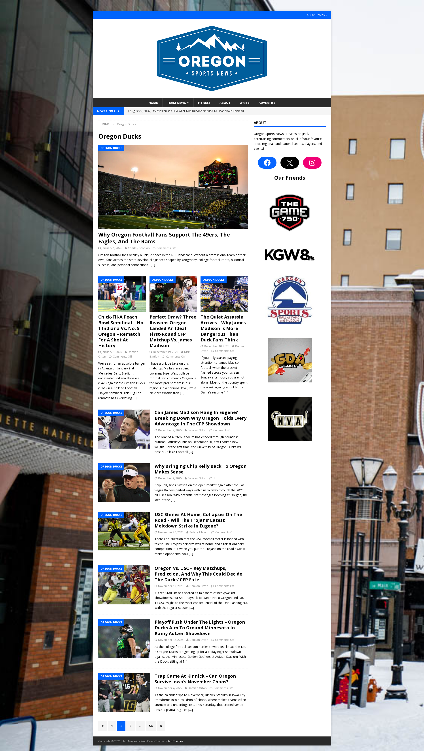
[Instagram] (312, 163)
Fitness (204, 103)
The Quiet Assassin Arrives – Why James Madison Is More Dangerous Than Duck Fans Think (223, 328)
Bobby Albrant (198, 532)
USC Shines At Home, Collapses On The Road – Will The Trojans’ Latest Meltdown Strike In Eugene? (198, 520)
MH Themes (175, 741)
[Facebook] (267, 163)
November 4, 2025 (170, 688)
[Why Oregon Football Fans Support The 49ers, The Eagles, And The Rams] (173, 187)
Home (153, 103)
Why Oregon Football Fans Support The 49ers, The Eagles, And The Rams (164, 238)
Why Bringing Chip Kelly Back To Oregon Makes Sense (201, 469)
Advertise (267, 103)
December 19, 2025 (165, 352)
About (225, 103)
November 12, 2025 (171, 640)
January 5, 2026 (112, 352)
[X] (289, 163)
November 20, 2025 (171, 532)
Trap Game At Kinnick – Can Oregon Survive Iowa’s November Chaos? (195, 679)
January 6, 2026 (112, 248)
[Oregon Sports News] (212, 95)
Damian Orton (197, 430)
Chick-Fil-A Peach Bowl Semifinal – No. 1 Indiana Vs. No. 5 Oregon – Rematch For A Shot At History (121, 331)
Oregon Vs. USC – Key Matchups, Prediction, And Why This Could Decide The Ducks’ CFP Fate (198, 574)
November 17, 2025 (171, 586)
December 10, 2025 (216, 346)
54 (151, 726)
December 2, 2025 (170, 478)
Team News (176, 103)
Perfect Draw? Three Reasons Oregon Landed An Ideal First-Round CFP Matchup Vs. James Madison (173, 331)
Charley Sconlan (139, 248)
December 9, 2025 (170, 430)
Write (245, 103)
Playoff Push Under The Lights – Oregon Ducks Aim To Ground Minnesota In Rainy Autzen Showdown (200, 627)
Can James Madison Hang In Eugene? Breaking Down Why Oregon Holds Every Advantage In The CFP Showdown (200, 418)
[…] (153, 265)
